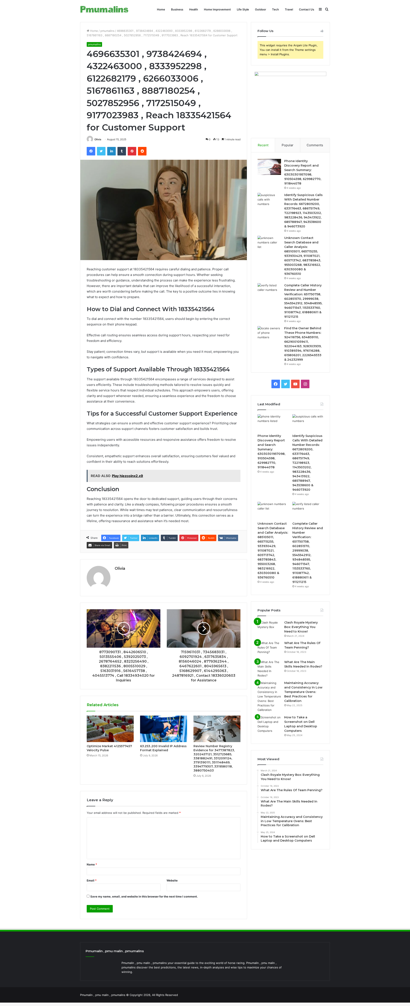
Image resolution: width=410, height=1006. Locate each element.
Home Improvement (217, 9)
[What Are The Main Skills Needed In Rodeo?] (269, 669)
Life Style (243, 9)
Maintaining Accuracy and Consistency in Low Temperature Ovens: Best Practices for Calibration (303, 692)
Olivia (97, 139)
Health (193, 9)
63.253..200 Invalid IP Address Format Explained (163, 748)
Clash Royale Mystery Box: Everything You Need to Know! (301, 627)
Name (92, 864)
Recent (263, 145)
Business (177, 9)
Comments (315, 145)
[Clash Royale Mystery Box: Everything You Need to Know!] (269, 628)
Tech (275, 9)
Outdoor (260, 9)
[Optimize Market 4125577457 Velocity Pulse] (110, 729)
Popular (287, 145)
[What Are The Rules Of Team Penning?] (269, 649)
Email (92, 880)
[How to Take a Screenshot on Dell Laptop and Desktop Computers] (269, 724)
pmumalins (107, 30)
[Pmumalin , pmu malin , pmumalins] (104, 9)
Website (172, 880)
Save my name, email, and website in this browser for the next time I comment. (144, 896)
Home (161, 9)
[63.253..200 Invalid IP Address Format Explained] (163, 729)
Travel (289, 9)
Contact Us (306, 9)
